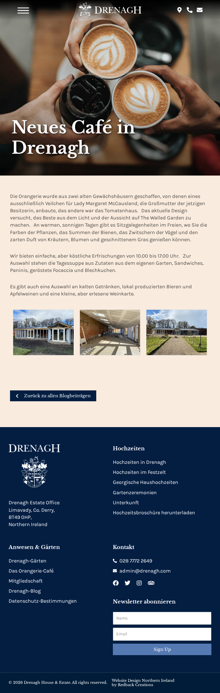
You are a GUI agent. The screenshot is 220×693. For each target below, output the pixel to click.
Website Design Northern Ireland (143, 680)
